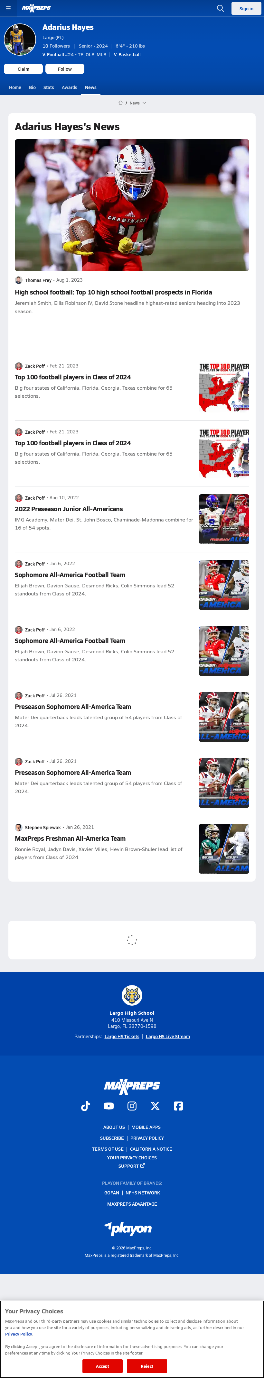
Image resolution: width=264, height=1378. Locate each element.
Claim (23, 69)
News (91, 87)
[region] (132, 1339)
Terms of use (108, 1149)
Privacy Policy (147, 1138)
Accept (102, 1366)
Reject (147, 1366)
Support (128, 1166)
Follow (65, 69)
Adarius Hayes (68, 27)
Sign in (246, 8)
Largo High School (132, 1012)
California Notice (151, 1149)
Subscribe (112, 1138)
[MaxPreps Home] (36, 8)
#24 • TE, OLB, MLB (74, 54)
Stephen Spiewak (43, 827)
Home (15, 87)
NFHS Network (143, 1193)
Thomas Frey (38, 280)
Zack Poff (35, 366)
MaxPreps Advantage (132, 1204)
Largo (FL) (53, 37)
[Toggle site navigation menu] (8, 8)
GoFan (111, 1193)
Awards (69, 87)
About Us (114, 1127)
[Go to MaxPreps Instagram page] (132, 1106)
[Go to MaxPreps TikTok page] (85, 1106)
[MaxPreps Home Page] (120, 103)
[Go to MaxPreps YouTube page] (109, 1106)
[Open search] (220, 8)
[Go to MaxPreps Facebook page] (178, 1106)
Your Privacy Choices (132, 1157)
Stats (48, 87)
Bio (32, 87)
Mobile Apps (146, 1127)
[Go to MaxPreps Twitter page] (155, 1106)
